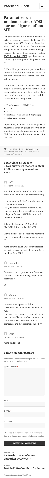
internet (20, 154)
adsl (16, 151)
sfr (13, 151)
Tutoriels (31, 149)
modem (36, 151)
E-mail (7, 411)
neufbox (13, 154)
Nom (7, 400)
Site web (8, 421)
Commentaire (11, 367)
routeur (6, 154)
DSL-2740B (28, 151)
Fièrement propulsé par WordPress (17, 475)
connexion (8, 151)
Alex (22, 149)
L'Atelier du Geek (16, 6)
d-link (21, 151)
